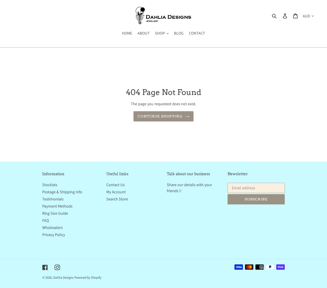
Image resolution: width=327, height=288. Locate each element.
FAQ (45, 220)
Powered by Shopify (87, 277)
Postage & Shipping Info (62, 191)
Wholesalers (52, 227)
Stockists (49, 184)
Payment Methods (57, 206)
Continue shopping (160, 116)
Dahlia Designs (63, 277)
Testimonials (52, 199)
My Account (116, 191)
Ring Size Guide (55, 213)
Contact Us (115, 184)
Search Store (117, 199)
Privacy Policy (53, 234)
